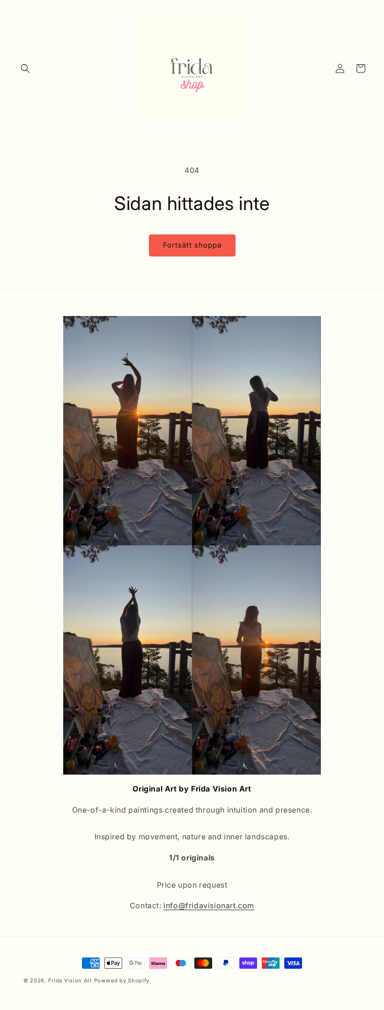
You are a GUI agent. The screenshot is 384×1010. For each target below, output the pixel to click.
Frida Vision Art (71, 980)
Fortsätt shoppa (192, 245)
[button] (25, 68)
